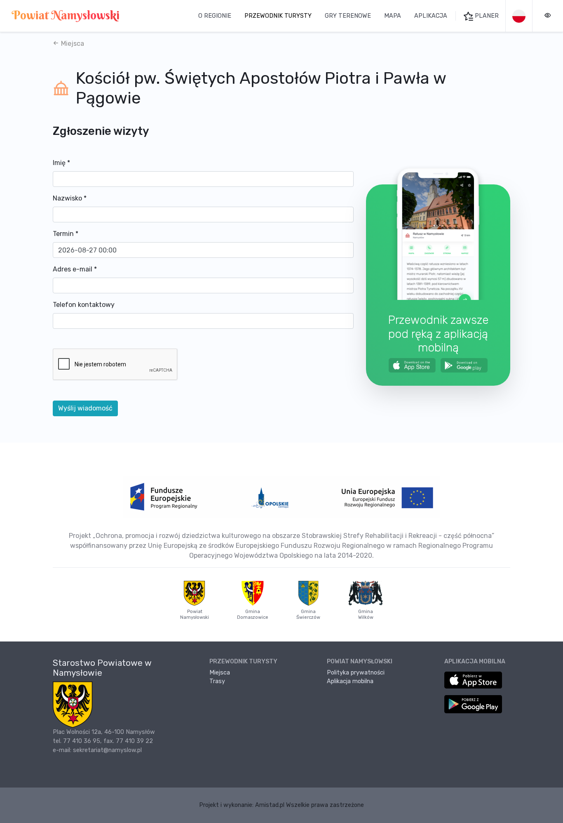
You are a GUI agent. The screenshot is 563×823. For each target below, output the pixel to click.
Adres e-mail (75, 269)
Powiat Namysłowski (194, 614)
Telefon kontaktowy (84, 305)
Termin (65, 234)
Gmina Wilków (365, 614)
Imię (61, 163)
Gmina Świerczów (308, 614)
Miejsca (71, 43)
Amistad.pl (269, 805)
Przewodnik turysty (278, 15)
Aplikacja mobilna (350, 681)
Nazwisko (70, 198)
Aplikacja (430, 15)
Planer (486, 15)
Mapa (392, 15)
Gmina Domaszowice (252, 614)
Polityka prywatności (356, 672)
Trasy (217, 681)
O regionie (214, 15)
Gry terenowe (348, 15)
